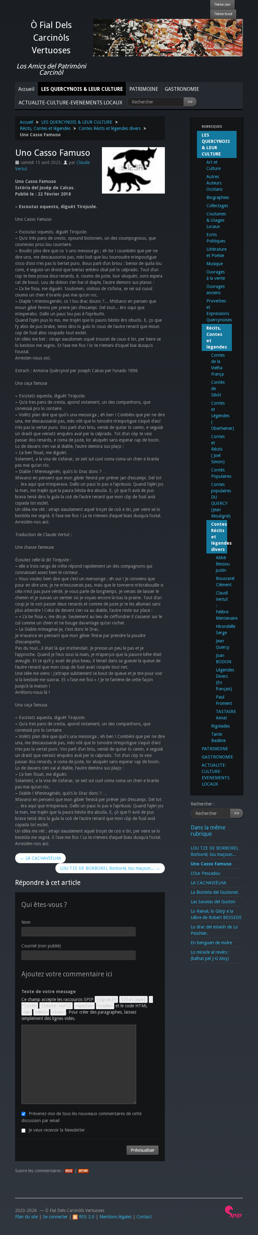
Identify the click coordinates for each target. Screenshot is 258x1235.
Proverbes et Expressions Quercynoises (219, 310)
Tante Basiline (218, 737)
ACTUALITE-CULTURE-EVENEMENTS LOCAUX (70, 103)
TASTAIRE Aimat (219, 714)
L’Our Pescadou (205, 873)
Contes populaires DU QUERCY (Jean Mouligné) (219, 500)
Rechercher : (203, 803)
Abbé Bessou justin (219, 564)
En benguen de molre (211, 942)
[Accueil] (168, 37)
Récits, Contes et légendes (45, 128)
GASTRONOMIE (182, 89)
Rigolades (219, 726)
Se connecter (55, 1216)
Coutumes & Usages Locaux (216, 220)
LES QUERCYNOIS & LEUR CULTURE (82, 89)
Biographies (217, 197)
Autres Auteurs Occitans (214, 183)
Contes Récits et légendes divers (110, 128)
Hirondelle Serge (219, 629)
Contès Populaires (219, 473)
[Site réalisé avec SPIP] (233, 1211)
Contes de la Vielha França (218, 365)
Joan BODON (219, 658)
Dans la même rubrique (208, 830)
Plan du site (26, 1216)
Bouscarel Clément (219, 581)
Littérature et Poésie (216, 252)
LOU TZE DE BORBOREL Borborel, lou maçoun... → (110, 868)
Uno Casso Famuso (211, 863)
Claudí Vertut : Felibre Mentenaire (219, 605)
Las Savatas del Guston (213, 901)
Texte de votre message (48, 991)
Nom (26, 922)
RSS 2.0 (86, 1216)
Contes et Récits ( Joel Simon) (218, 449)
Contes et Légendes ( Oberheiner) (219, 416)
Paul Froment (219, 700)
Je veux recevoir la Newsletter (57, 1130)
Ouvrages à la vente (215, 275)
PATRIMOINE (143, 89)
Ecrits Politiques (215, 237)
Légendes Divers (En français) (219, 679)
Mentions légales (115, 1216)
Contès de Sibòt (218, 388)
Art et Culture (213, 165)
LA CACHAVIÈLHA (208, 882)
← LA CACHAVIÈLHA (40, 858)
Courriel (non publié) (41, 945)
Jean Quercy (219, 644)
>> (190, 101)
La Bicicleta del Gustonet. (215, 892)
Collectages (217, 205)
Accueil (26, 89)
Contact (144, 1216)
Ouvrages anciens (215, 289)
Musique (214, 263)
